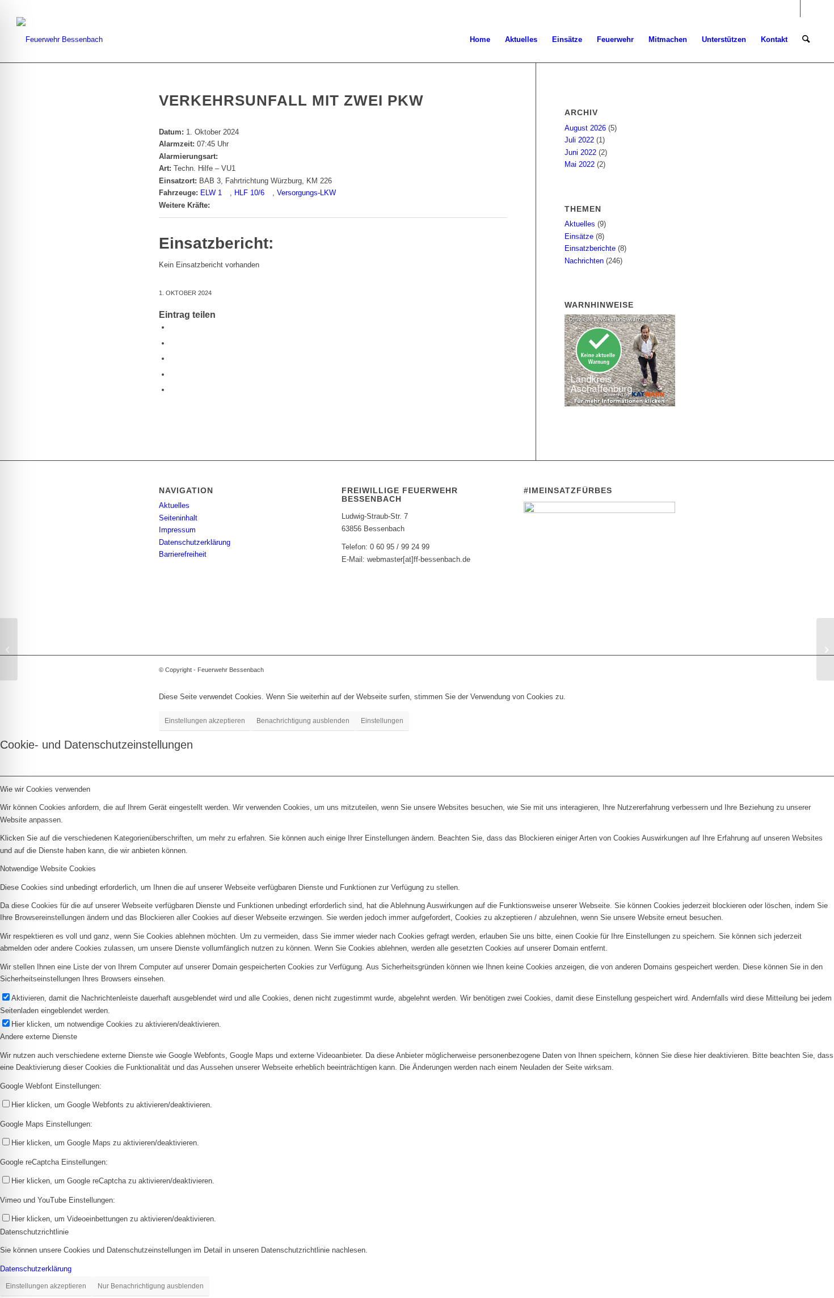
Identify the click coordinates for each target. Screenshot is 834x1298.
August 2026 (585, 128)
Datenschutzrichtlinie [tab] (34, 1232)
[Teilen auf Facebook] (173, 327)
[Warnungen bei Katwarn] (620, 404)
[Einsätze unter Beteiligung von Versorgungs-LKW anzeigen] (341, 192)
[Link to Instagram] (173, 389)
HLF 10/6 (249, 192)
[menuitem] (480, 39)
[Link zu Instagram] (792, 8)
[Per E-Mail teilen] (173, 374)
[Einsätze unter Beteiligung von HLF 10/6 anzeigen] (269, 192)
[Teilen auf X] (173, 343)
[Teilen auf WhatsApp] (173, 358)
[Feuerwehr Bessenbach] (59, 39)
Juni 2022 (580, 152)
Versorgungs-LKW (306, 192)
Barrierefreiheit (183, 554)
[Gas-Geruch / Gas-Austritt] (9, 649)
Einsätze (579, 236)
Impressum (177, 530)
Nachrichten (584, 261)
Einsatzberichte (590, 248)
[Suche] (806, 39)
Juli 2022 (579, 140)
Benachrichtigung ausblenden (302, 721)
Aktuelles (580, 224)
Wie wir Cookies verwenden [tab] (45, 789)
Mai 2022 (580, 164)
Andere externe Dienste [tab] (38, 1036)
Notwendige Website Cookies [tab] (48, 868)
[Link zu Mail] (809, 8)
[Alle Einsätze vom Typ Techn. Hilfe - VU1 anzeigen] (240, 168)
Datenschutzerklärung (194, 542)
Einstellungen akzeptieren (205, 721)
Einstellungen (382, 721)
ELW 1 (211, 192)
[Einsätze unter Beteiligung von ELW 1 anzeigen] (227, 192)
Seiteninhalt (178, 518)
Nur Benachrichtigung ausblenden (151, 1286)
